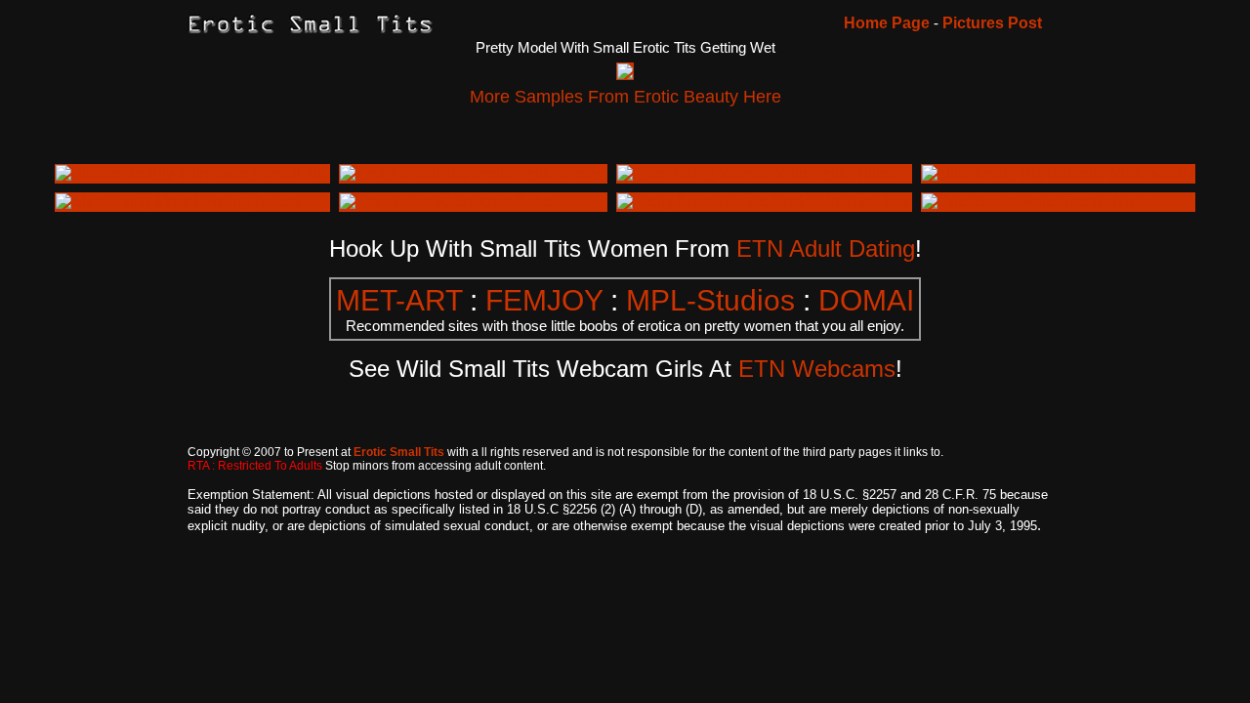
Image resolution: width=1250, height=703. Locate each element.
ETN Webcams (817, 368)
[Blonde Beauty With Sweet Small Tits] (192, 173)
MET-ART (399, 300)
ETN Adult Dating (825, 248)
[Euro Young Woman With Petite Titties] (756, 173)
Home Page (887, 23)
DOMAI (866, 300)
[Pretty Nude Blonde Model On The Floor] (764, 201)
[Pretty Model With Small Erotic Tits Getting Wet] (625, 73)
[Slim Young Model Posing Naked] (178, 201)
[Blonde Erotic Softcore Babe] (446, 201)
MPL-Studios (710, 300)
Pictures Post (992, 23)
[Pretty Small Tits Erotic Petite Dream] (473, 173)
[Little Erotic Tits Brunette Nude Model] (1058, 173)
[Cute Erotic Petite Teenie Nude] (1036, 201)
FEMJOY (544, 300)
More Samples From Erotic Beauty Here (625, 96)
